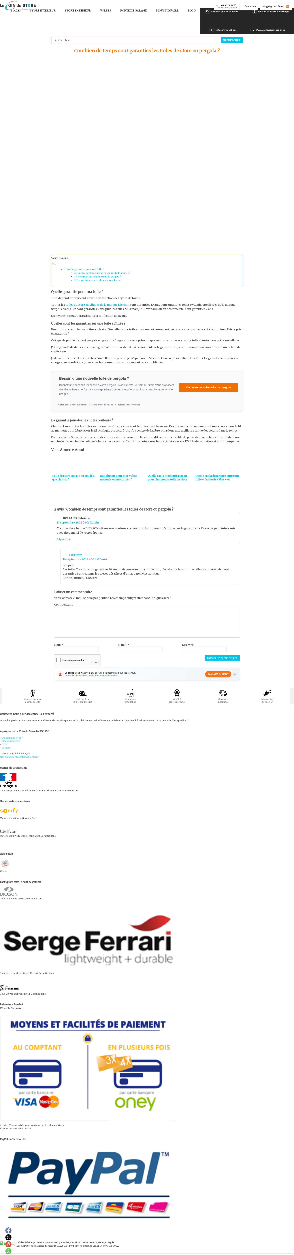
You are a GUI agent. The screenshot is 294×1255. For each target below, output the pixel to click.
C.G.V (4, 744)
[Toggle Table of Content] (53, 264)
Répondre (63, 539)
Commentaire (63, 604)
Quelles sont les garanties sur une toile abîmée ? (103, 273)
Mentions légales (11, 741)
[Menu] (2, 14)
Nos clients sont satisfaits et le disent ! (20, 757)
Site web (188, 645)
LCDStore (75, 555)
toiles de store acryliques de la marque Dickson (97, 304)
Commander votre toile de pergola (208, 387)
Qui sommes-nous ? (12, 737)
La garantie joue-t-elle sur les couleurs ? (99, 280)
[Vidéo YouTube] (5, 867)
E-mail (124, 645)
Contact (6, 747)
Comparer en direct (218, 674)
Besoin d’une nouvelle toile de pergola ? (99, 276)
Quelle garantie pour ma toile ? (85, 269)
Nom (58, 645)
